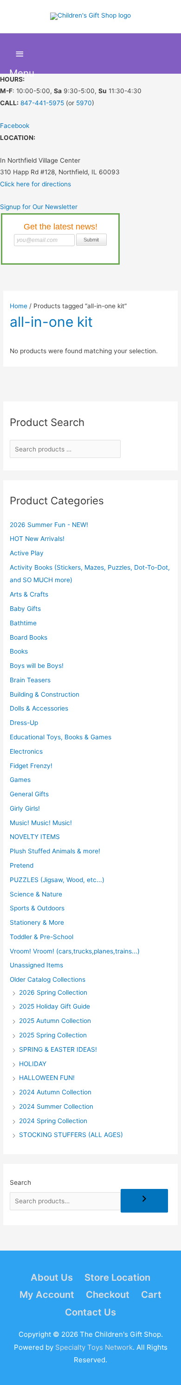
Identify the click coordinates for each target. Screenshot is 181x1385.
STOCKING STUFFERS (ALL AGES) (71, 1134)
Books (19, 651)
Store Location (117, 1277)
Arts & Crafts (29, 594)
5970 (84, 103)
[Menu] (19, 54)
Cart (151, 1294)
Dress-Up (24, 722)
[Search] (144, 1200)
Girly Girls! (25, 808)
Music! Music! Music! (41, 822)
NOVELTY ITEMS (35, 836)
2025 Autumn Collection (55, 1020)
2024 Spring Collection (53, 1121)
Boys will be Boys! (37, 665)
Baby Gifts (25, 608)
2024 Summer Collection (56, 1106)
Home (18, 306)
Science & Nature (36, 894)
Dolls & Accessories (39, 708)
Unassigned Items (36, 965)
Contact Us (90, 1312)
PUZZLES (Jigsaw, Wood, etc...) (57, 879)
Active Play (27, 553)
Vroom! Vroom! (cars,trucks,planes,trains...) (75, 951)
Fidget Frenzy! (31, 765)
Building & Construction (44, 694)
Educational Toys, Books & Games (60, 737)
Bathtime (23, 623)
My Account (46, 1294)
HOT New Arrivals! (37, 538)
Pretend (21, 865)
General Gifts (29, 794)
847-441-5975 (42, 103)
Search (20, 1182)
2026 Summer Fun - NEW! (49, 524)
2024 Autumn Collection (55, 1092)
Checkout (107, 1294)
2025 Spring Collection (53, 1035)
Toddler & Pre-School (41, 936)
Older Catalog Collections (47, 979)
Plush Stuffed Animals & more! (55, 851)
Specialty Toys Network (94, 1347)
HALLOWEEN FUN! (47, 1077)
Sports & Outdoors (37, 908)
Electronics (26, 751)
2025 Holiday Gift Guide (54, 1006)
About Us (52, 1277)
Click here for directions (35, 184)
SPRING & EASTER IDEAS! (58, 1049)
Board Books (28, 637)
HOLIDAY (32, 1063)
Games (20, 779)
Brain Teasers (30, 680)
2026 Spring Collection (53, 992)
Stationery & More (37, 922)
